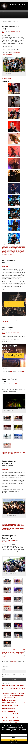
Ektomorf (20, 524)
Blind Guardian (12, 247)
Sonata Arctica (21, 251)
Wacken (21, 252)
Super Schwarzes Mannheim (10, 718)
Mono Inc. (16, 706)
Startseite (4, 14)
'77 (2, 524)
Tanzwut (5, 720)
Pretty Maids (10, 453)
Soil (16, 251)
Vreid (18, 252)
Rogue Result (14, 527)
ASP (3, 688)
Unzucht (10, 720)
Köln (19, 697)
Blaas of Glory (5, 247)
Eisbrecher (19, 691)
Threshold (20, 527)
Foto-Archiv (4, 16)
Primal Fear (9, 251)
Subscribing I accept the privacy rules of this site (13, 675)
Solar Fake (4, 714)
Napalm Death (13, 525)
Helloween (15, 452)
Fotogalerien (18, 14)
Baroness (16, 246)
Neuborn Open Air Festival (18, 652)
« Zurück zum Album (6, 78)
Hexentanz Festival (17, 695)
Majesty (8, 525)
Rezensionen (11, 14)
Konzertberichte (13, 523)
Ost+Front (17, 709)
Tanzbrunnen (22, 718)
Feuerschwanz (5, 248)
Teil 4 (18, 52)
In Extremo (15, 697)
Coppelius (13, 689)
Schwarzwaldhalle (6, 455)
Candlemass (15, 524)
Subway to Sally (6, 716)
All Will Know (11, 685)
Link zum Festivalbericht (7, 54)
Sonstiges (17, 16)
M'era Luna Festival (20, 703)
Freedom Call (10, 452)
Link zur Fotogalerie (6, 496)
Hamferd (4, 525)
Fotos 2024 (12, 244)
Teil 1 (12, 52)
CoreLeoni (4, 452)
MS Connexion (8, 708)
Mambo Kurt (14, 250)
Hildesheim (5, 697)
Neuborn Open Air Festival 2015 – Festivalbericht (9, 463)
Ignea (23, 248)
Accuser (6, 524)
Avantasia (11, 246)
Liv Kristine (9, 250)
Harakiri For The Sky (6, 695)
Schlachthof (21, 711)
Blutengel (6, 688)
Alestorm (4, 685)
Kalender (11, 16)
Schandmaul (15, 711)
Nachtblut (4, 251)
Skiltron (13, 251)
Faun (7, 693)
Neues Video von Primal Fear (8, 328)
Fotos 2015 (12, 649)
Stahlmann (10, 714)
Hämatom (10, 697)
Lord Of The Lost (8, 703)
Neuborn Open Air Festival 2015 (9, 536)
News (11, 320)
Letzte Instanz (12, 700)
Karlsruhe (20, 452)
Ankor (3, 246)
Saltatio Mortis (7, 711)
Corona (21, 688)
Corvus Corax (5, 691)
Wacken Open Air (6, 254)
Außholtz (10, 524)
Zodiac (8, 529)
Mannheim (7, 705)
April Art (7, 246)
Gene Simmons (18, 248)
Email (3, 669)
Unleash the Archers (12, 252)
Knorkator (4, 250)
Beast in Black (22, 246)
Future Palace (12, 248)
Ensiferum (4, 693)
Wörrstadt (4, 529)
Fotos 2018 (12, 451)
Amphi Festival (20, 685)
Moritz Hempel (21, 250)
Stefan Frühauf (5, 266)
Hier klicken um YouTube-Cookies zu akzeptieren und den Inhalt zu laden (14, 304)
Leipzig (5, 700)
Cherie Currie (18, 247)
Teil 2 (15, 52)
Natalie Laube (5, 385)
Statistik (15, 714)
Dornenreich (12, 691)
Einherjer (23, 247)
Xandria (11, 254)
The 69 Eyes (4, 252)
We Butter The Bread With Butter (17, 528)
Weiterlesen (5, 520)
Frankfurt (21, 693)
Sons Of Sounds (13, 455)
